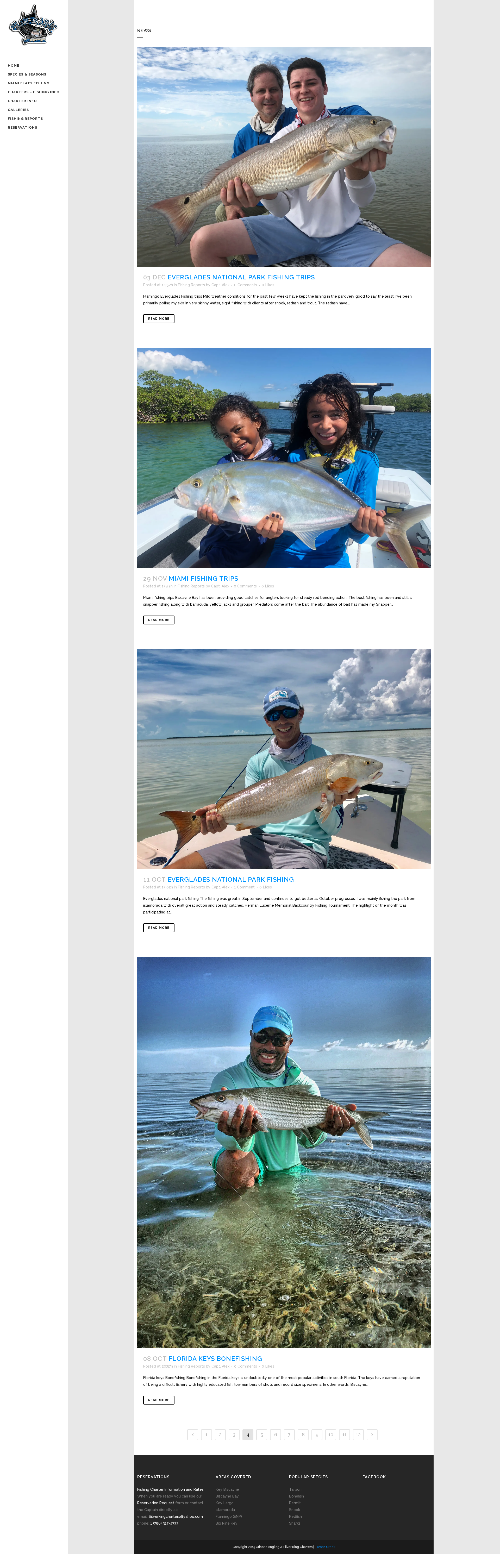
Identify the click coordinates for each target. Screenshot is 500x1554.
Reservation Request (155, 1503)
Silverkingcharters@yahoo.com (176, 1516)
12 (358, 1434)
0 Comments (245, 285)
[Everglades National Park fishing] (284, 759)
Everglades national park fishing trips (241, 277)
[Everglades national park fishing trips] (284, 157)
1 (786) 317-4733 (164, 1523)
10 (330, 1434)
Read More (159, 319)
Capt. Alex (220, 285)
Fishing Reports (191, 285)
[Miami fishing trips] (284, 458)
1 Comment (244, 887)
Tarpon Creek (325, 1547)
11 (344, 1434)
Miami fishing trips (203, 578)
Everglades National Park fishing (230, 879)
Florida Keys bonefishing (215, 1358)
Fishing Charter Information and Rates (170, 1489)
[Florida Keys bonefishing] (284, 1152)
